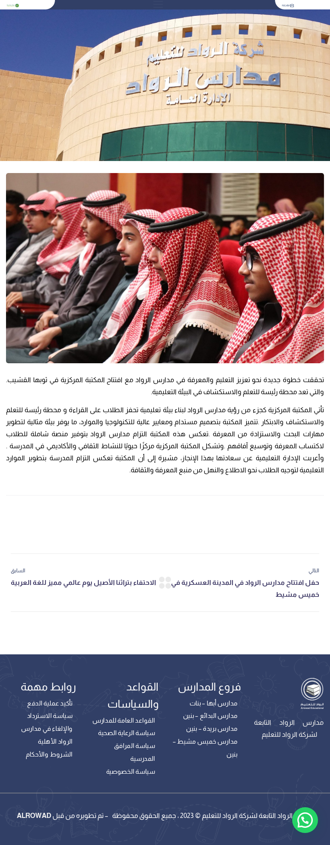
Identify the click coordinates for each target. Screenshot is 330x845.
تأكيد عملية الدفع (49, 703)
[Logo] (288, 5)
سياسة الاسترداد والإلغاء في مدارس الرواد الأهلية (47, 728)
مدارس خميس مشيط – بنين (205, 747)
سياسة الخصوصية (130, 771)
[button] (305, 820)
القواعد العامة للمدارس (123, 720)
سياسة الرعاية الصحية (126, 732)
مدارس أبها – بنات (213, 703)
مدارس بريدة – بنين (212, 728)
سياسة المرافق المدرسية (134, 752)
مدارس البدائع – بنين (210, 715)
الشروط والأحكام (49, 754)
